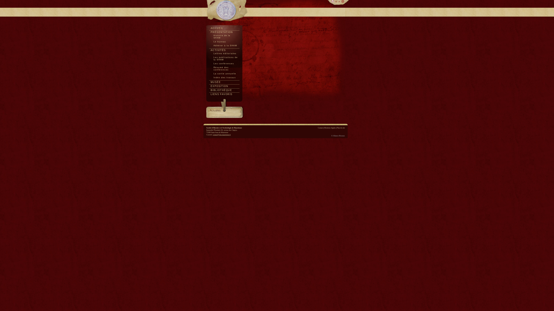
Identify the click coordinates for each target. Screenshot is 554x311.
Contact (320, 128)
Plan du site (341, 128)
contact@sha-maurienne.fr (222, 135)
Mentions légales (330, 128)
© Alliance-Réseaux (338, 136)
